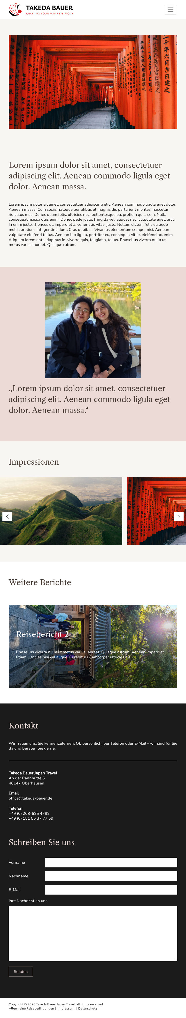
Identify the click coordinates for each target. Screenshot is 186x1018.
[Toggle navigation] (170, 10)
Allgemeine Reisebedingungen (31, 1008)
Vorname (17, 862)
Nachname (18, 876)
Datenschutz (87, 1008)
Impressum (66, 1008)
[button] (7, 516)
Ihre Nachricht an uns (28, 901)
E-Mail (15, 889)
